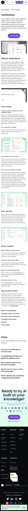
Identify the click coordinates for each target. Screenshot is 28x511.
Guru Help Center (21, 434)
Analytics (3, 322)
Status (20, 438)
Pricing (2, 434)
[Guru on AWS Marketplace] (14, 477)
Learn (11, 434)
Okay (24, 507)
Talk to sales (19, 2)
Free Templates (5, 478)
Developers (13, 445)
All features (3, 445)
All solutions (4, 449)
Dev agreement (16, 492)
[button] (25, 2)
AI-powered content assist (8, 319)
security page (14, 305)
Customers (13, 438)
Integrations (4, 442)
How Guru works (3, 438)
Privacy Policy (5, 508)
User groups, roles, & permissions (10, 316)
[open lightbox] (14, 47)
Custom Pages (5, 325)
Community (13, 448)
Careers (3, 462)
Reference (12, 441)
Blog (11, 452)
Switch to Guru (4, 474)
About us (3, 466)
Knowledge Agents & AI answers (10, 313)
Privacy (23, 492)
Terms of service (7, 492)
